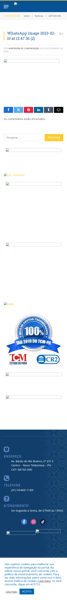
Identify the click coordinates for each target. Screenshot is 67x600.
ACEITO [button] (26, 591)
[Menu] (6, 6)
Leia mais (44, 580)
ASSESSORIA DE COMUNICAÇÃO (24, 48)
